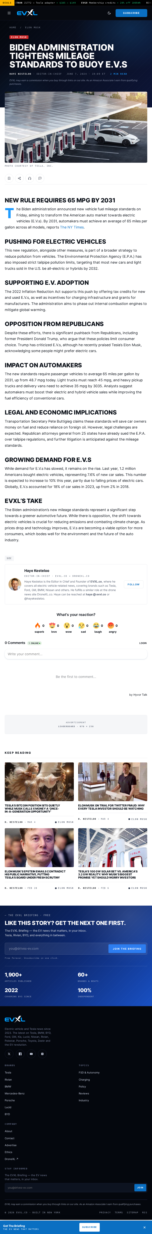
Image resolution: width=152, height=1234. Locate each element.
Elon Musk (33, 27)
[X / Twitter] (9, 1054)
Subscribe (131, 12)
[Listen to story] (29, 178)
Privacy (105, 1212)
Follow (134, 584)
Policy (82, 1086)
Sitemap (132, 1212)
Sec (9, 558)
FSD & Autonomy (89, 1072)
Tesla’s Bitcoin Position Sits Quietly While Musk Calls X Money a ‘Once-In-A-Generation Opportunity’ (32, 808)
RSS (144, 1212)
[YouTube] (31, 1054)
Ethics (8, 1152)
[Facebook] (20, 1054)
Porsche (10, 1100)
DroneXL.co (44, 594)
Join (140, 1187)
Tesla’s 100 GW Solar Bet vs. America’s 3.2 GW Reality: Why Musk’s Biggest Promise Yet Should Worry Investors (108, 874)
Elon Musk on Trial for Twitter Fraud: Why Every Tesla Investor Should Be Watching (111, 807)
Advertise (11, 1145)
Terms (119, 1212)
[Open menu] (9, 13)
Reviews (84, 1093)
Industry (84, 1100)
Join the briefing (127, 948)
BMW (8, 1086)
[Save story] (9, 178)
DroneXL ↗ (11, 1159)
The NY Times (72, 227)
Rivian (8, 1079)
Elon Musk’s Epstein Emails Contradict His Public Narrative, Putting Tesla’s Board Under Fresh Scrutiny (35, 874)
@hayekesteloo (34, 598)
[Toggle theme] (109, 13)
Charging (84, 1079)
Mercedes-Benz (15, 1093)
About (8, 1131)
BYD (7, 1114)
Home (13, 27)
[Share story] (19, 178)
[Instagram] (42, 1054)
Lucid (8, 1107)
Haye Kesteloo (36, 571)
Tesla (8, 1072)
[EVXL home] (27, 13)
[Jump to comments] (40, 178)
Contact (9, 1138)
